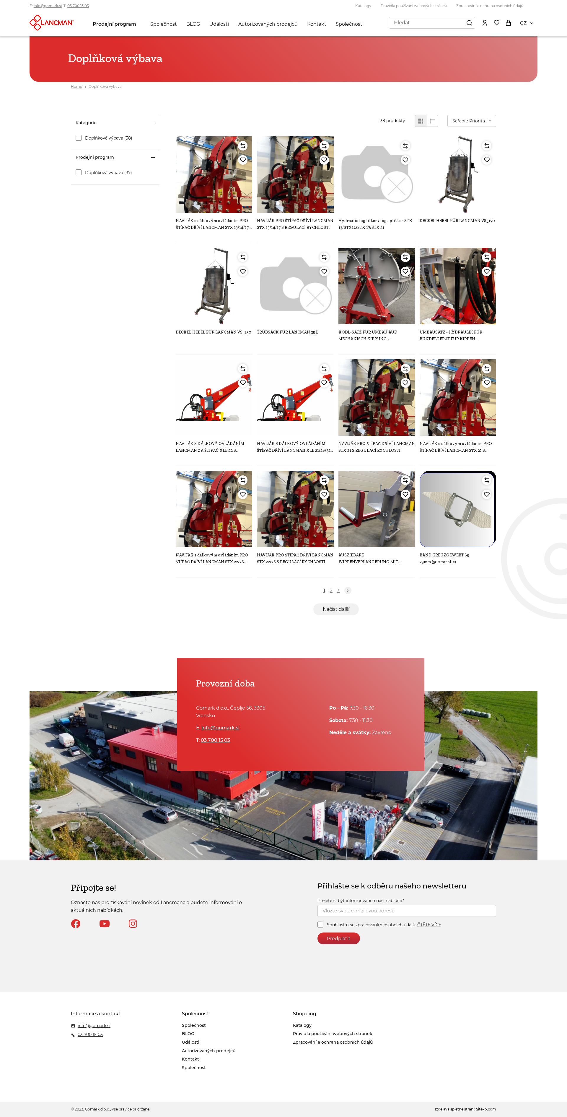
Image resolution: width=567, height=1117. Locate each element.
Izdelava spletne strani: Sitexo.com (465, 1109)
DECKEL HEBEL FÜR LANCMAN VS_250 (213, 332)
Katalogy (363, 6)
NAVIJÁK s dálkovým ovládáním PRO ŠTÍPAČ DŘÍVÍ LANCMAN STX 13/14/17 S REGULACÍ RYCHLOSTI (214, 227)
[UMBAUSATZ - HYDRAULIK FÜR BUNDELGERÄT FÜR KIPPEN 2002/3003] (458, 286)
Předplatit (339, 938)
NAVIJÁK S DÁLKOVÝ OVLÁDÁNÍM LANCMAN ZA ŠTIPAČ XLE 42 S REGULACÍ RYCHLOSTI (210, 450)
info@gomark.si (48, 6)
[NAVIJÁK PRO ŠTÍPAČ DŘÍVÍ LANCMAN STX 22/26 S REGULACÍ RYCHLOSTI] (295, 509)
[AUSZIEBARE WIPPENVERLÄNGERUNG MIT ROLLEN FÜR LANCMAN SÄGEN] (376, 509)
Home (76, 86)
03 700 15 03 (78, 6)
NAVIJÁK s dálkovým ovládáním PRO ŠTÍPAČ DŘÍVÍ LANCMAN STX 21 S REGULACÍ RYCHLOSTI (456, 450)
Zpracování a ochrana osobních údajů (489, 6)
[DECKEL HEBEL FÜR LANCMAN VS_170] (458, 174)
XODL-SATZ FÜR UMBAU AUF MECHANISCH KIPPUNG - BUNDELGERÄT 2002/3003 (367, 339)
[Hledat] (469, 22)
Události (219, 24)
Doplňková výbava (105, 86)
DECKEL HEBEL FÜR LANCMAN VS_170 (457, 220)
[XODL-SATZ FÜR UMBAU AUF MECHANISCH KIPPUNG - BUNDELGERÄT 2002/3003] (376, 286)
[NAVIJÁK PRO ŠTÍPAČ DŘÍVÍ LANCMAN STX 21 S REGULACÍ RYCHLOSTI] (376, 397)
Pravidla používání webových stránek (414, 6)
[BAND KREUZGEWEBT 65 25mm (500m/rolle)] (458, 509)
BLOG (193, 24)
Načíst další (336, 609)
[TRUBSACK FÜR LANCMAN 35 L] (295, 286)
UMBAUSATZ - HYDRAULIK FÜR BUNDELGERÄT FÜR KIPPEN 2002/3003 (451, 339)
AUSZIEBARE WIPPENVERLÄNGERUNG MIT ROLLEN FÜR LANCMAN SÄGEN (369, 562)
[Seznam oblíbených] (496, 22)
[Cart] (508, 22)
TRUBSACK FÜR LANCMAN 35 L (287, 332)
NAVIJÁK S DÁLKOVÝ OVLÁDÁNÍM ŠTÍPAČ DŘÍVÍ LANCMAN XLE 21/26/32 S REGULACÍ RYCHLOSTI (293, 450)
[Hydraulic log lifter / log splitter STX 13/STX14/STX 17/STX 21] (376, 174)
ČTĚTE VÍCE (429, 924)
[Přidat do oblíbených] (242, 160)
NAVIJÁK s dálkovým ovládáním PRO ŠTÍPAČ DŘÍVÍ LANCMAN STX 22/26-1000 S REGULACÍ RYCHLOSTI (212, 562)
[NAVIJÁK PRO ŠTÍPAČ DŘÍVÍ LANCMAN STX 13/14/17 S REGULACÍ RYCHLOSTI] (295, 174)
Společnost (163, 24)
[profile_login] (484, 22)
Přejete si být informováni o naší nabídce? (360, 900)
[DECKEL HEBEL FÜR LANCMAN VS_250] (214, 286)
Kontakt (316, 24)
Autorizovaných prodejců (268, 24)
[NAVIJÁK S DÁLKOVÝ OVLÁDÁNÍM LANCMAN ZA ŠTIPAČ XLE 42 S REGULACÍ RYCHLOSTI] (214, 397)
